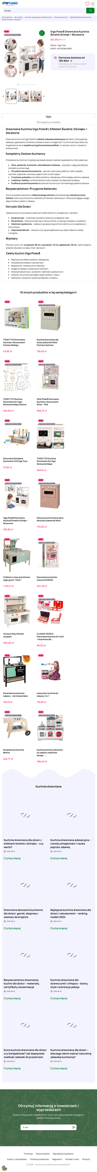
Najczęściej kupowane (63, 1153)
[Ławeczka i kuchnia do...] (60, 663)
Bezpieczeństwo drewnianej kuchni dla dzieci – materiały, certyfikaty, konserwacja (22, 983)
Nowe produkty (43, 1153)
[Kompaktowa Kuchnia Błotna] (26, 720)
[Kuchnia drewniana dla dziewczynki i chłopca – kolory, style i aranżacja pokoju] (71, 955)
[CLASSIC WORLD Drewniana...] (60, 604)
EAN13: (53, 48)
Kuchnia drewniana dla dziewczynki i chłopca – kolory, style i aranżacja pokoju (69, 983)
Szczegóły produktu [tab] (48, 122)
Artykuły (86, 1159)
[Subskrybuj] (74, 1127)
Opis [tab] (48, 116)
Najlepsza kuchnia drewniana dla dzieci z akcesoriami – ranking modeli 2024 (70, 913)
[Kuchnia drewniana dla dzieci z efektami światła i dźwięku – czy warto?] (25, 815)
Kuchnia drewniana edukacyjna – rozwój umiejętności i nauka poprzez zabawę (70, 843)
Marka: (53, 45)
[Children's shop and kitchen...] (26, 547)
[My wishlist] (87, 4)
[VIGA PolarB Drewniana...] (60, 369)
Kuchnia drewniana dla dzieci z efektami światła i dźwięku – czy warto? (23, 843)
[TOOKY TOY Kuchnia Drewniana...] (26, 369)
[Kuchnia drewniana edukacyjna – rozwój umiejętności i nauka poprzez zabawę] (71, 815)
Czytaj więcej (12, 858)
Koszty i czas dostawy (17, 1159)
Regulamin (57, 1159)
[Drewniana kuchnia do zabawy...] (26, 663)
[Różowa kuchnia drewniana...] (60, 488)
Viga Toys (61, 45)
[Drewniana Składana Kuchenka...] (26, 428)
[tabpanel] (24, 58)
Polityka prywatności (39, 1159)
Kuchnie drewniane (49, 786)
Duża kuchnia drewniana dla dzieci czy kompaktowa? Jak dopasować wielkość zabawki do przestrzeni (25, 1053)
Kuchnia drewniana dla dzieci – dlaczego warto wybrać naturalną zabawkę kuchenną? (70, 1053)
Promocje (28, 1153)
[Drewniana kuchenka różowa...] (60, 547)
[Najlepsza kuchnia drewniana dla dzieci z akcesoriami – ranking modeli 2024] (71, 885)
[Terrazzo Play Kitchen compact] (26, 604)
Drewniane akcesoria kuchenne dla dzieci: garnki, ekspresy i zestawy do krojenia (23, 913)
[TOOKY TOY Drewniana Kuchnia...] (26, 310)
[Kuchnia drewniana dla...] (60, 310)
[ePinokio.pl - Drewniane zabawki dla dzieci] (10, 4)
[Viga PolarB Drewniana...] (26, 488)
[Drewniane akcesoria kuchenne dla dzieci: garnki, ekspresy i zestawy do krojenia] (25, 885)
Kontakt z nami (72, 1159)
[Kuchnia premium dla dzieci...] (60, 720)
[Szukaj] (90, 10)
